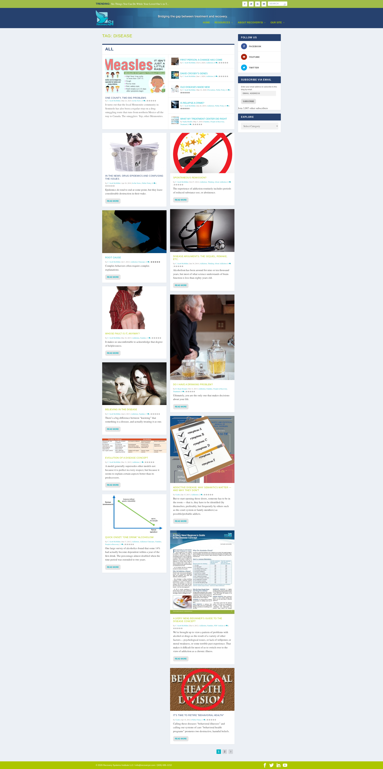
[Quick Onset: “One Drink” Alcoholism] (134, 513)
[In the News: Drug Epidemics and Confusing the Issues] (134, 152)
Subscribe (248, 101)
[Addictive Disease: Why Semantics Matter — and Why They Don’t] (202, 449)
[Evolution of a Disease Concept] (134, 445)
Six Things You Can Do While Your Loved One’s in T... (140, 4)
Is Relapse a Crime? (192, 103)
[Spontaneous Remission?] (202, 153)
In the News (136, 100)
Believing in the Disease (121, 409)
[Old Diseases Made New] (175, 88)
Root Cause (113, 257)
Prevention (211, 90)
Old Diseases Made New (195, 87)
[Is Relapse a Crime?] (175, 104)
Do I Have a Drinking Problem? (193, 384)
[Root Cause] (134, 231)
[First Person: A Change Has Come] (175, 61)
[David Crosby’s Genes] (175, 75)
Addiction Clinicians (138, 262)
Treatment (183, 124)
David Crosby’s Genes (194, 73)
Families (207, 121)
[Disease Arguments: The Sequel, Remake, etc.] (202, 230)
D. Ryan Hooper (181, 388)
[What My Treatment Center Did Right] (175, 120)
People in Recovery (217, 121)
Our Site (276, 22)
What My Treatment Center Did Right (203, 118)
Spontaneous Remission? (189, 177)
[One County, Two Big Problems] (135, 75)
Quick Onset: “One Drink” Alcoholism (129, 537)
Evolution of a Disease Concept (126, 457)
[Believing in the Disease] (134, 383)
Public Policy (220, 90)
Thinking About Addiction (217, 182)
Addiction (209, 62)
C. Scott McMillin (113, 100)
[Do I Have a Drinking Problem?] (202, 337)
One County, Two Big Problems (125, 98)
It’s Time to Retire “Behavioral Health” (198, 715)
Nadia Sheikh (187, 121)
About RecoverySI (250, 22)
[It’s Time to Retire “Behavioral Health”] (202, 689)
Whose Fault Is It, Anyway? (122, 333)
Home (206, 22)
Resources (222, 22)
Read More (113, 201)
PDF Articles (219, 625)
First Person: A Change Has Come (201, 60)
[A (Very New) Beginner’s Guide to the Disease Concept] (202, 572)
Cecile (177, 494)
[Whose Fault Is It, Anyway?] (134, 307)
